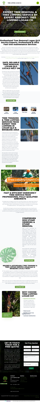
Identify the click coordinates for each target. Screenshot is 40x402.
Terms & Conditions (34, 395)
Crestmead (15, 58)
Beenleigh (29, 58)
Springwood (27, 57)
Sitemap (37, 397)
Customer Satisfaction (29, 315)
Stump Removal (23, 381)
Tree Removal (23, 377)
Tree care (24, 112)
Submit (31, 368)
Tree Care (22, 380)
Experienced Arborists (29, 298)
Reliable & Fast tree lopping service (28, 313)
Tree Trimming (23, 378)
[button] (20, 32)
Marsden (32, 57)
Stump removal (33, 113)
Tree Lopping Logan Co (14, 3)
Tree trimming (15, 113)
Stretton (10, 58)
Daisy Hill (36, 57)
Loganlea (23, 57)
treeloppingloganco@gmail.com (17, 388)
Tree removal (6, 113)
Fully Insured (26, 311)
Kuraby (7, 58)
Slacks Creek (17, 57)
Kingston (12, 57)
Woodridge (7, 57)
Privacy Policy (27, 395)
